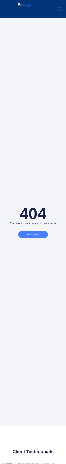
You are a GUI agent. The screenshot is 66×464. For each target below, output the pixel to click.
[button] (59, 9)
